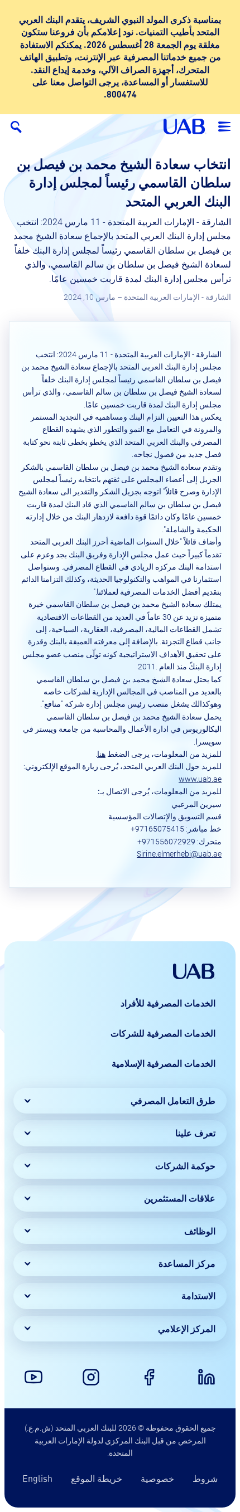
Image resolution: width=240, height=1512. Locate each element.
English (37, 1478)
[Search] (15, 126)
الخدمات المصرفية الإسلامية (163, 1063)
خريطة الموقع (96, 1478)
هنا (101, 754)
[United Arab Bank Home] (194, 971)
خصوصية (157, 1478)
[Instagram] (91, 1377)
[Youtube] (33, 1377)
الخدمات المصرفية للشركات (163, 1033)
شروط (205, 1478)
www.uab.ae (200, 779)
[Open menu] (224, 126)
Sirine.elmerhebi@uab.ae (179, 853)
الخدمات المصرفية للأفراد (168, 1003)
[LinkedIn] (206, 1377)
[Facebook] (149, 1377)
